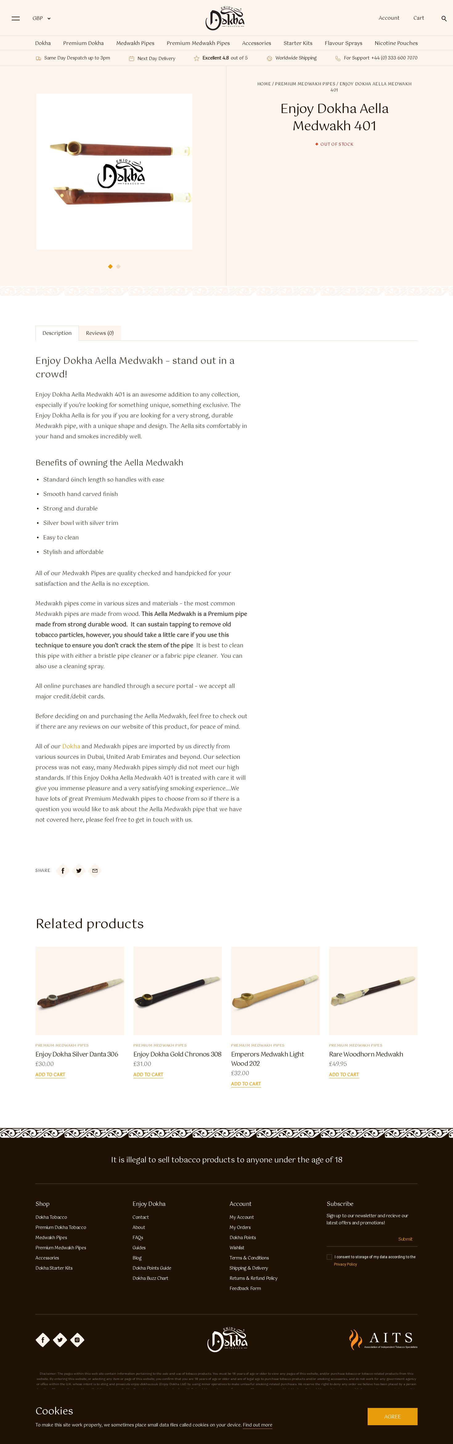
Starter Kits (298, 43)
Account (389, 18)
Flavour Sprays (343, 43)
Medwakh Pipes (135, 43)
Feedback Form (245, 1288)
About (139, 1227)
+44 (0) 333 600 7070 (394, 58)
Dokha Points (243, 1238)
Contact (141, 1217)
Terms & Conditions (249, 1258)
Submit (405, 1239)
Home (264, 84)
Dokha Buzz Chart (150, 1278)
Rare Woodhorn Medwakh (366, 1055)
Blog (137, 1258)
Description (57, 333)
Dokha (43, 43)
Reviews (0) (100, 333)
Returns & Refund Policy (254, 1278)
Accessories (256, 43)
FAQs (138, 1238)
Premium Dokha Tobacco (60, 1227)
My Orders (240, 1227)
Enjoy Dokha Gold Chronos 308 (177, 1055)
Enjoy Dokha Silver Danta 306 (76, 1055)
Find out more (257, 1425)
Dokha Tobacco (51, 1217)
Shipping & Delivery (249, 1268)
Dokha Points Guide (152, 1268)
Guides (139, 1248)
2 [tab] (118, 266)
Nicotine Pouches (396, 43)
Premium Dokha (83, 43)
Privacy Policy (345, 1264)
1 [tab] (110, 266)
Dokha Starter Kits (53, 1268)
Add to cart (50, 1075)
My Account (242, 1217)
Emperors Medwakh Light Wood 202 (267, 1059)
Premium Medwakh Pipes (198, 43)
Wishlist (237, 1248)
